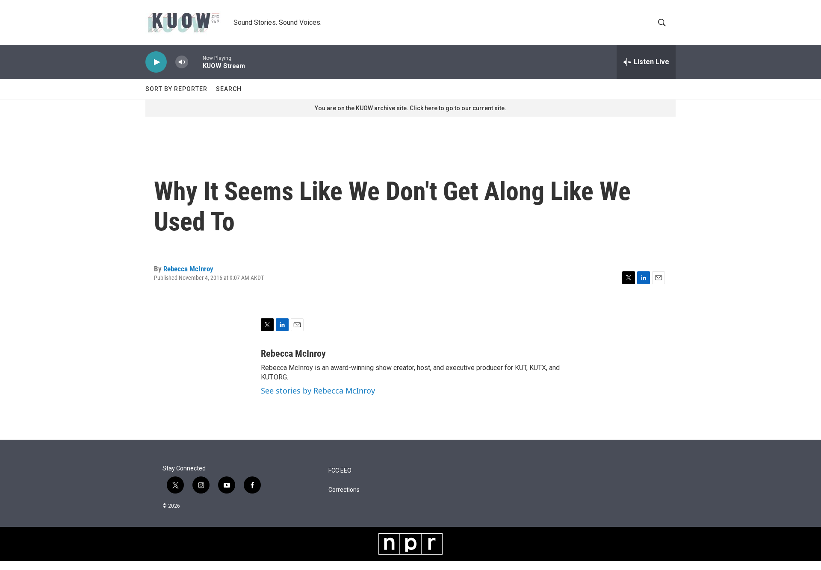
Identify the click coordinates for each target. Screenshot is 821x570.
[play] (156, 62)
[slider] (195, 61)
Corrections (344, 490)
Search (229, 88)
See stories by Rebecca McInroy (318, 390)
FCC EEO (339, 470)
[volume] (181, 62)
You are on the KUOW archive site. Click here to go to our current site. (410, 108)
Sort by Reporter (176, 88)
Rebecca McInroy (188, 268)
